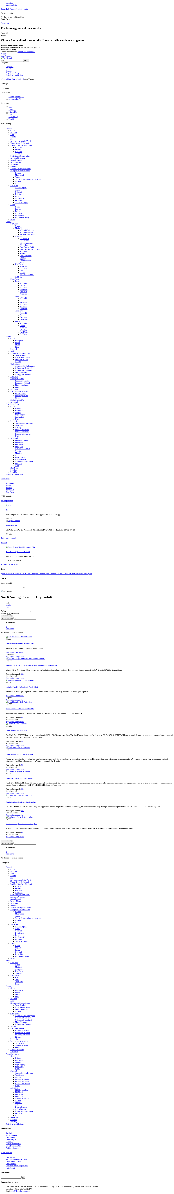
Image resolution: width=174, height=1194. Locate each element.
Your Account (6, 56)
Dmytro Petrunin (11, 525)
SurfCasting (19, 425)
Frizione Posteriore (22, 432)
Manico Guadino (21, 360)
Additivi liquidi (21, 188)
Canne (12, 130)
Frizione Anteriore (22, 430)
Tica (11, 119)
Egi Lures (23, 268)
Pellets (17, 211)
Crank (22, 270)
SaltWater (14, 224)
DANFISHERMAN (13, 574)
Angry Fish (10, 490)
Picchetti (18, 150)
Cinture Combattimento (24, 461)
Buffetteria (14, 167)
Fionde (17, 398)
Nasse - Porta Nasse (22, 358)
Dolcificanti (19, 194)
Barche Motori (15, 162)
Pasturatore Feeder (22, 381)
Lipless (22, 273)
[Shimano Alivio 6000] (15, 637)
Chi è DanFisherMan (13, 1146)
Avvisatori (14, 377)
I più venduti (10, 1137)
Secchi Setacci (20, 394)
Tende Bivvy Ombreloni (19, 143)
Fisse (17, 347)
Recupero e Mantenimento (20, 171)
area (30, 574)
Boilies (17, 207)
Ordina (3, 611)
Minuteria (23, 251)
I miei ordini (10, 1157)
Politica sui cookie (12, 1148)
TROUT (24, 574)
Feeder (8, 69)
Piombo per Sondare (22, 385)
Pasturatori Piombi (17, 379)
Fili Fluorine (24, 241)
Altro (17, 183)
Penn (12, 114)
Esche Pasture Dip (17, 400)
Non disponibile (16, 97)
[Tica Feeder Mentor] (14, 771)
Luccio (17, 321)
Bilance (18, 173)
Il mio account (6, 1153)
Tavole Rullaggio (21, 203)
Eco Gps (18, 464)
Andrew (9, 488)
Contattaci (9, 3)
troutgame (36, 574)
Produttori (5, 479)
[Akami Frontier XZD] (15, 702)
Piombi (13, 137)
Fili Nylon (24, 245)
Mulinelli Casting (26, 232)
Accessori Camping (17, 158)
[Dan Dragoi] (6, 58)
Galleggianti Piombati (23, 374)
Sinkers (22, 254)
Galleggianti (15, 364)
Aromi (17, 190)
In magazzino (15, 99)
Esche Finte (19, 215)
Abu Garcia (10, 483)
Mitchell (13, 112)
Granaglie (18, 213)
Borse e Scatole (25, 256)
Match (17, 345)
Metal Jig (23, 266)
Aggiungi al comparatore (15, 656)
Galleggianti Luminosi (23, 370)
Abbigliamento (16, 160)
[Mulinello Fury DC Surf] (16, 680)
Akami (12, 107)
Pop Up (18, 209)
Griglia (8, 605)
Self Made (14, 186)
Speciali (4, 543)
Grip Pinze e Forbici (27, 247)
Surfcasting (19, 417)
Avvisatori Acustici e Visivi (20, 141)
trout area (80, 574)
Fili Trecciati (24, 239)
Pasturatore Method (22, 383)
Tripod (17, 177)
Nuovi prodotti (7, 501)
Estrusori (18, 200)
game (3, 574)
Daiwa (12, 110)
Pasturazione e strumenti (19, 391)
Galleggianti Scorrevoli (23, 368)
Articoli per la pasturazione (20, 169)
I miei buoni (10, 1168)
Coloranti (18, 192)
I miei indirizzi (11, 1164)
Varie (22, 262)
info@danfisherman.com (20, 1191)
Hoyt (7, 510)
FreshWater (14, 279)
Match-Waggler (21, 372)
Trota (17, 296)
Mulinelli (13, 133)
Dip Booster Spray (22, 217)
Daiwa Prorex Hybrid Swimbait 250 (18, 552)
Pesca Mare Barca (12, 73)
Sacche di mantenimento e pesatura (28, 179)
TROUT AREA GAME (67, 574)
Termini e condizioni (13, 1144)
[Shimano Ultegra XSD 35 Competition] (21, 659)
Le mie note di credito (14, 1162)
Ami (12, 135)
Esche (12, 205)
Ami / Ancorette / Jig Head (30, 249)
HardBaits (19, 264)
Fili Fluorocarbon (26, 243)
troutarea (54, 574)
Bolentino (18, 411)
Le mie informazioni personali (17, 1166)
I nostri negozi (11, 1139)
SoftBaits (18, 277)
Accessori (18, 154)
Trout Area (19, 311)
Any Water (10, 492)
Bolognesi (19, 341)
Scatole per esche (21, 396)
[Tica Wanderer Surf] (14, 748)
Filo (11, 139)
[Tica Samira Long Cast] (15, 817)
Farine (17, 196)
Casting (18, 428)
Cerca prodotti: (6, 583)
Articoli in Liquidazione (15, 75)
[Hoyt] (8, 505)
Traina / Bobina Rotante (24, 423)
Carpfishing (10, 67)
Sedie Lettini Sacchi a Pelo (20, 156)
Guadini (18, 181)
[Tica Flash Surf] (12, 724)
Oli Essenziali (20, 198)
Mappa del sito (11, 5)
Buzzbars (18, 147)
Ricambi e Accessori (27, 234)
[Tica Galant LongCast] (15, 795)
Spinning (9, 71)
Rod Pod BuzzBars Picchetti (21, 145)
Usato (12, 220)
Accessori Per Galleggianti (25, 366)
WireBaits (23, 287)
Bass (17, 281)
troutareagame (45, 574)
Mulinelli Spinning (27, 230)
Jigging (18, 413)
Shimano (13, 117)
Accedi (3, 54)
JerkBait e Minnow (27, 275)
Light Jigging (20, 415)
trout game (88, 574)
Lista (7, 607)
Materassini (19, 175)
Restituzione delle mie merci (16, 1159)
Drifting (18, 408)
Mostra (4, 613)
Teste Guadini (20, 355)
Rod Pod (18, 152)
